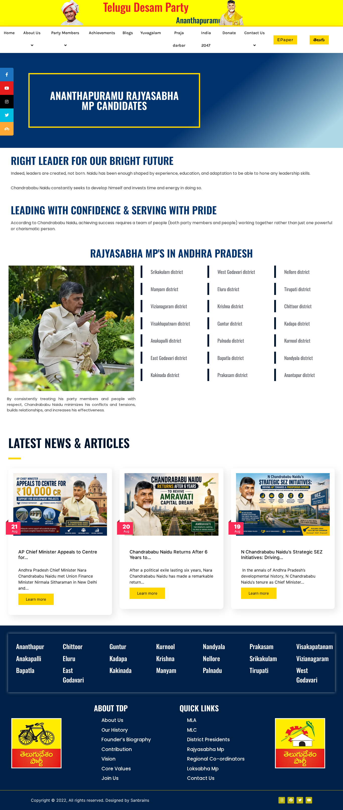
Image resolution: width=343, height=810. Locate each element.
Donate (229, 32)
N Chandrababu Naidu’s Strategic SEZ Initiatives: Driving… (282, 554)
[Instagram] (281, 800)
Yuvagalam (150, 32)
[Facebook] (291, 800)
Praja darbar (179, 39)
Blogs (128, 32)
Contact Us (254, 32)
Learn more (36, 599)
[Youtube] (309, 800)
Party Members (65, 32)
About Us (31, 32)
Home (9, 32)
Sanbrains (140, 800)
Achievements (102, 32)
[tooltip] (7, 74)
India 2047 (206, 39)
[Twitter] (300, 800)
